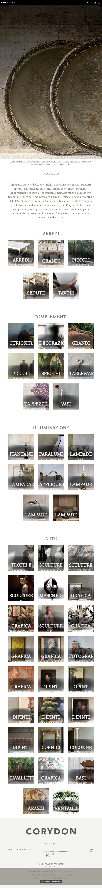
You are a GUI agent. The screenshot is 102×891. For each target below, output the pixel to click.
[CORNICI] (51, 740)
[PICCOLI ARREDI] (81, 252)
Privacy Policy (45, 881)
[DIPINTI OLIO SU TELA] (21, 709)
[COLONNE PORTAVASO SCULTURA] (81, 740)
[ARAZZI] (36, 801)
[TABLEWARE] (81, 366)
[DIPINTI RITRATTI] (51, 679)
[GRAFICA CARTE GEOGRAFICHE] (51, 770)
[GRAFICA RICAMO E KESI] (21, 649)
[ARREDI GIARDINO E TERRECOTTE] (21, 252)
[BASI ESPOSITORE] (81, 770)
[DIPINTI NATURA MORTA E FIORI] (51, 709)
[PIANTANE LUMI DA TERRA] (21, 446)
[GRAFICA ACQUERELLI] (51, 649)
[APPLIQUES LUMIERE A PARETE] (51, 477)
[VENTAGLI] (66, 801)
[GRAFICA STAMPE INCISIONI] (81, 618)
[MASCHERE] (51, 588)
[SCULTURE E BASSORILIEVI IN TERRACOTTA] (51, 618)
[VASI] (66, 396)
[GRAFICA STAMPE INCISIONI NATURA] (81, 588)
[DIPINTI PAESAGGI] (81, 679)
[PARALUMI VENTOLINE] (51, 446)
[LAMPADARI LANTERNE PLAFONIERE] (21, 477)
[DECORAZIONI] (51, 336)
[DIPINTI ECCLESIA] (81, 709)
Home (40, 864)
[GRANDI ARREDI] (51, 254)
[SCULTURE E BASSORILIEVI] (81, 557)
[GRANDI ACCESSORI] (81, 335)
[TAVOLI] (66, 285)
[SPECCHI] (51, 366)
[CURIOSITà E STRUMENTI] (21, 335)
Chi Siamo (46, 867)
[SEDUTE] (36, 285)
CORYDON (8, 3)
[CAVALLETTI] (21, 770)
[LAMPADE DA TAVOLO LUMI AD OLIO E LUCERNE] (81, 477)
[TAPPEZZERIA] (36, 396)
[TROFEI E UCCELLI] (21, 557)
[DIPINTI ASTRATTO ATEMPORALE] (21, 740)
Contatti (56, 867)
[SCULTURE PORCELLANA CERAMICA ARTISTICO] (51, 557)
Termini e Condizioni (54, 864)
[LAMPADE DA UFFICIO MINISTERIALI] (36, 507)
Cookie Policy (56, 881)
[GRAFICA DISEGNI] (21, 679)
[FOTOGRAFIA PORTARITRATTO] (81, 649)
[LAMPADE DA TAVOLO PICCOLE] (81, 446)
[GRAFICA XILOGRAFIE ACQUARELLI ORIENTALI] (21, 618)
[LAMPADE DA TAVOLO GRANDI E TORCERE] (66, 507)
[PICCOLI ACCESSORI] (21, 366)
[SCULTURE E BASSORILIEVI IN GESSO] (21, 588)
